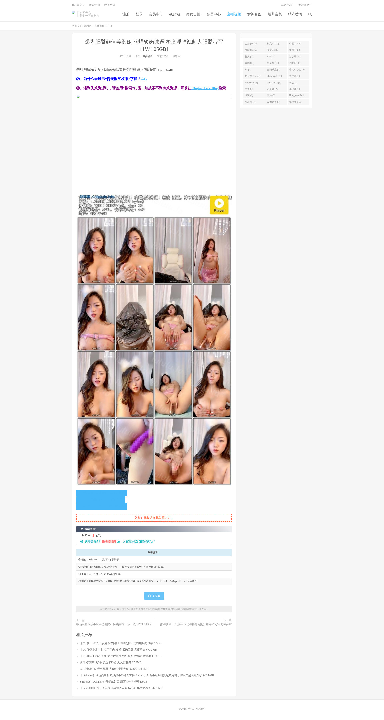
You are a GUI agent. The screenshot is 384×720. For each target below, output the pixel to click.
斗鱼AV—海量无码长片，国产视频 (100, 499)
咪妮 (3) (293, 82)
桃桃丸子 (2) (295, 102)
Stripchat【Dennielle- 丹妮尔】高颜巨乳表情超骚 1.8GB (113, 681)
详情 (144, 79)
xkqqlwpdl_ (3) (274, 76)
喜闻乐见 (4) (273, 69)
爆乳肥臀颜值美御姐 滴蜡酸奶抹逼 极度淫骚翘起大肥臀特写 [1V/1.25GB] (169, 609)
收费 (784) (272, 50)
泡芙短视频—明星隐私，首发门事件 (101, 492)
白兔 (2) (249, 89)
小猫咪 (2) (294, 89)
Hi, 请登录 (78, 5)
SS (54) (270, 56)
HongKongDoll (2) (296, 96)
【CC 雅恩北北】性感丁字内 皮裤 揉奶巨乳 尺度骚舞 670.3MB (118, 649)
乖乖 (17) (249, 63)
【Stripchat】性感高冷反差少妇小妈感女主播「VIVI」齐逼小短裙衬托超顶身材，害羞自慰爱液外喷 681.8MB (147, 675)
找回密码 (109, 5)
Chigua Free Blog (205, 88)
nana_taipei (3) (274, 82)
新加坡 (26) (295, 56)
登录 (139, 14)
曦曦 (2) (249, 95)
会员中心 (156, 14)
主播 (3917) (251, 43)
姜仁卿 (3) (294, 76)
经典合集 (275, 14)
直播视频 (234, 14)
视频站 (174, 14)
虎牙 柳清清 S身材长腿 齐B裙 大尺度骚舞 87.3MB (110, 662)
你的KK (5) (295, 63)
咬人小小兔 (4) (297, 69)
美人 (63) (249, 56)
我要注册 (94, 5)
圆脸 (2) (271, 95)
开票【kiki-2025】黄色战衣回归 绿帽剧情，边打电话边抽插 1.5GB (120, 643)
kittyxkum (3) (251, 82)
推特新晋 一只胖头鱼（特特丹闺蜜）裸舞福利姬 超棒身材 (196, 624)
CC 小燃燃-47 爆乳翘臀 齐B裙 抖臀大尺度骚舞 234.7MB (114, 668)
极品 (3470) (273, 43)
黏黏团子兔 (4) (252, 76)
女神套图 (254, 14)
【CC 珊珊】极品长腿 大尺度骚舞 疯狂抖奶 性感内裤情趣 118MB (120, 656)
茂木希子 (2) (273, 102)
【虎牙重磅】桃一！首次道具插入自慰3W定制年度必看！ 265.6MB (121, 688)
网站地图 (200, 708)
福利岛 (73, 14)
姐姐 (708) (294, 50)
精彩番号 (295, 14)
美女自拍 (193, 14)
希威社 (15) (273, 63)
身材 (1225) (251, 50)
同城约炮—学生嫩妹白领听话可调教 (101, 506)
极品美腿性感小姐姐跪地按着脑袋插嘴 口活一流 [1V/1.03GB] (114, 624)
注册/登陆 (109, 541)
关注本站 (304, 5)
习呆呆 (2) (272, 89)
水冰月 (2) (250, 102)
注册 (126, 14)
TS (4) (248, 69)
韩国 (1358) (295, 43)
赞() (156, 595)
